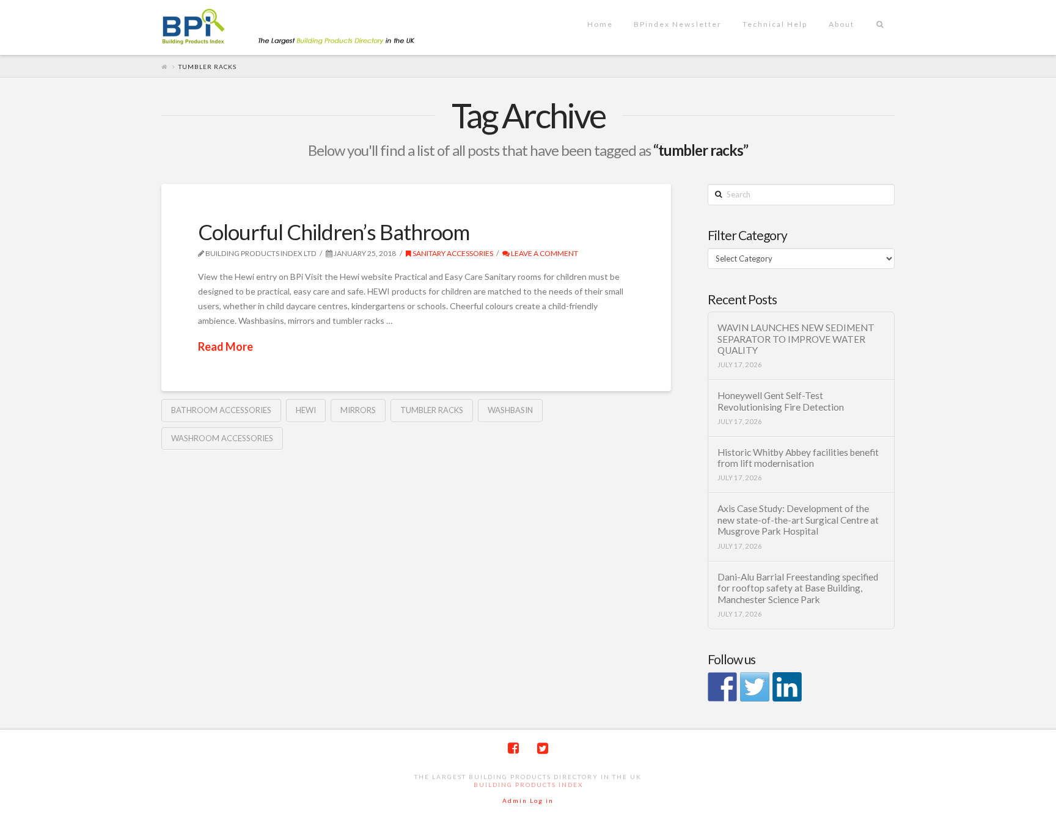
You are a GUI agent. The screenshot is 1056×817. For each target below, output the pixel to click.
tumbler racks (431, 410)
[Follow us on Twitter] (754, 687)
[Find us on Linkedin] (787, 687)
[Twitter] (542, 748)
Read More (225, 346)
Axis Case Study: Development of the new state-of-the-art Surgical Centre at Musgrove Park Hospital (798, 520)
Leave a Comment (544, 253)
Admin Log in (528, 800)
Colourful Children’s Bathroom (333, 231)
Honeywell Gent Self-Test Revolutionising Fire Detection (780, 401)
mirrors (358, 410)
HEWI (306, 410)
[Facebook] (513, 748)
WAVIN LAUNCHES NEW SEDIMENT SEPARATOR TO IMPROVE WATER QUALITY (796, 339)
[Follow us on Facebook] (722, 687)
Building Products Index (528, 784)
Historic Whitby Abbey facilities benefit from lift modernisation (798, 458)
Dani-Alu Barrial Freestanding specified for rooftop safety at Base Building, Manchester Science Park (797, 588)
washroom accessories (222, 438)
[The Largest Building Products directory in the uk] (308, 28)
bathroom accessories (221, 410)
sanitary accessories (452, 253)
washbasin (510, 410)
